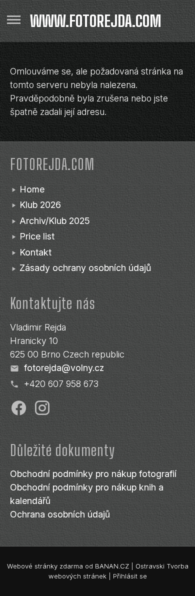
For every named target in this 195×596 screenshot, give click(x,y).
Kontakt (36, 252)
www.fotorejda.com (96, 21)
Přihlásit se (130, 576)
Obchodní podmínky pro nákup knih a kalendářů (87, 494)
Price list (37, 236)
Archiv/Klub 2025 (55, 221)
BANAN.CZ (112, 566)
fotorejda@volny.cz (64, 367)
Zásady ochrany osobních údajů (85, 267)
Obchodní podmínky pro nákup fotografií (93, 473)
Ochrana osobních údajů (60, 514)
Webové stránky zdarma (45, 566)
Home (32, 189)
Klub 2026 (40, 205)
